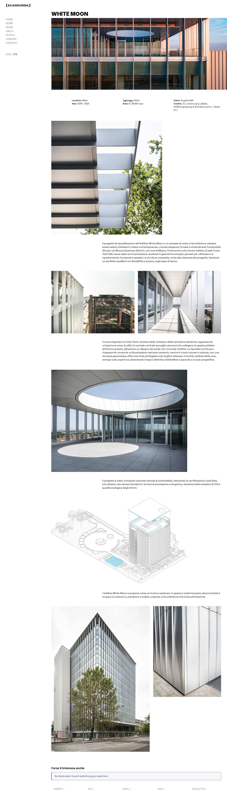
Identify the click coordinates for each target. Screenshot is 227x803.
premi (24, 46)
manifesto (26, 34)
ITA (15, 54)
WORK (9, 23)
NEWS (9, 27)
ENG (8, 54)
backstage (26, 40)
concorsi (25, 43)
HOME (9, 19)
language (11, 50)
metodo (25, 37)
